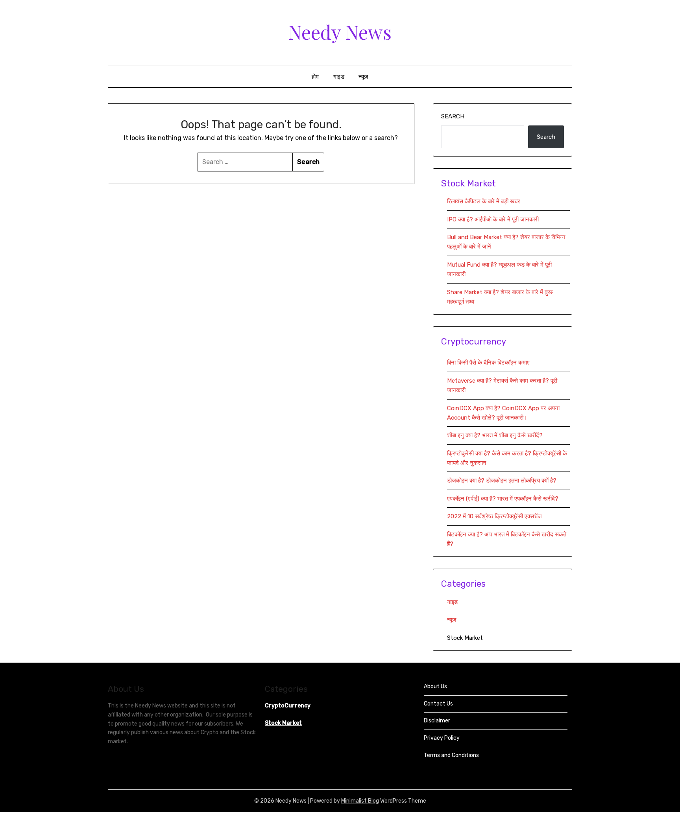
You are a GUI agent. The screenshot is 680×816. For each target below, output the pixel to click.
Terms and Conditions (451, 755)
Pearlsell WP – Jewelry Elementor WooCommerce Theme (365, 814)
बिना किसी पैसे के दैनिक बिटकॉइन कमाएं (488, 362)
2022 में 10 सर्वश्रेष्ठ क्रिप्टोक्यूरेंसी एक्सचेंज (495, 516)
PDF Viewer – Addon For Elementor (256, 814)
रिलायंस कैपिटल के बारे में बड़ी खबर (483, 201)
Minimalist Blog (360, 801)
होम (315, 76)
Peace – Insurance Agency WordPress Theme (292, 814)
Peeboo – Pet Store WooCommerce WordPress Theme (429, 814)
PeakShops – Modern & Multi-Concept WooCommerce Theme (326, 814)
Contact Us (438, 703)
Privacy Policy (442, 738)
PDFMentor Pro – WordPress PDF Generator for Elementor (274, 814)
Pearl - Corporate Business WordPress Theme (346, 814)
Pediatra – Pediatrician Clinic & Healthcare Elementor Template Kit (408, 814)
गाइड (339, 76)
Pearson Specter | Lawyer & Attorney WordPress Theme (386, 814)
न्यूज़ (363, 76)
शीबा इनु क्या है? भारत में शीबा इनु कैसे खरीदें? (495, 435)
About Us (435, 686)
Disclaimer (437, 720)
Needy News (340, 31)
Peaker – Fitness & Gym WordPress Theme (308, 814)
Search (452, 116)
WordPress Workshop (246, 814)
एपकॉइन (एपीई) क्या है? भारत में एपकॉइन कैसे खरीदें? (502, 498)
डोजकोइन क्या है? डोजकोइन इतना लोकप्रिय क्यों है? (501, 480)
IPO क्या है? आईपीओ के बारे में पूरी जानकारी (493, 219)
